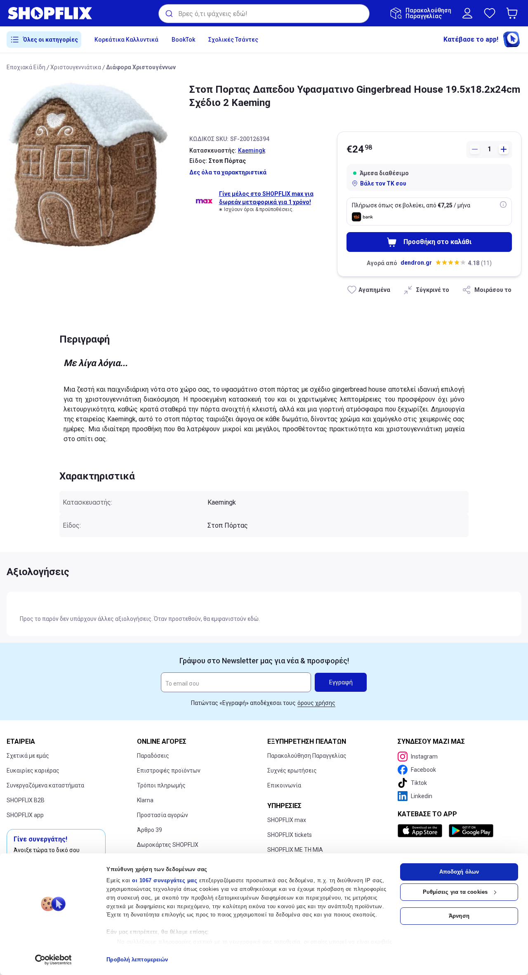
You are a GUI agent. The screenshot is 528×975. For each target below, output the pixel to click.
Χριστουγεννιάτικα (75, 67)
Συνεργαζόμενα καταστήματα (45, 785)
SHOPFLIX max (286, 820)
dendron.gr (416, 262)
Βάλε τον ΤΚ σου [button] (383, 183)
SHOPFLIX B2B (26, 800)
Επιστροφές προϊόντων (168, 770)
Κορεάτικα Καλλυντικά (126, 39)
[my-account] (467, 13)
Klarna (145, 800)
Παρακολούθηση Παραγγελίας (306, 755)
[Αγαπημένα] (489, 13)
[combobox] (264, 13)
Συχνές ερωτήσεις (292, 770)
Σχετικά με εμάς (28, 755)
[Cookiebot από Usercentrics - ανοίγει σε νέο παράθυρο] (53, 959)
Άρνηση (459, 916)
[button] (513, 13)
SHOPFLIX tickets (289, 835)
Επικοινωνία (284, 785)
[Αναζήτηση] (168, 14)
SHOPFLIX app (25, 815)
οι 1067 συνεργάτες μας (164, 880)
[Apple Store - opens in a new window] (422, 831)
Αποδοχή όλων (459, 872)
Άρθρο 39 (149, 830)
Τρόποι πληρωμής (161, 785)
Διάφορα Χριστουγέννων (141, 67)
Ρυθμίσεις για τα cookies (455, 892)
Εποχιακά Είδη (26, 67)
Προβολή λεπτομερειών (137, 959)
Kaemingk (251, 150)
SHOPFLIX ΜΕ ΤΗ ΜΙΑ (295, 849)
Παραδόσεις (153, 755)
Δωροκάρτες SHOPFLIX (167, 844)
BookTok (183, 39)
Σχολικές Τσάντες (233, 39)
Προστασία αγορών (162, 815)
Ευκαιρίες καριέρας (33, 770)
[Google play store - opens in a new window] (471, 831)
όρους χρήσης (316, 703)
